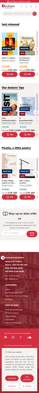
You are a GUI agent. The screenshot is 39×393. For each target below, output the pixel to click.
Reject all (12, 386)
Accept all (12, 378)
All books (9, 299)
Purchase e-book (11, 313)
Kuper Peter (24, 62)
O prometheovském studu (26, 119)
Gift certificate (10, 316)
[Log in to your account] (21, 6)
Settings (28, 386)
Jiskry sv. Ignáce (8, 58)
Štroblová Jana (7, 185)
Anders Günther (25, 123)
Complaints (9, 319)
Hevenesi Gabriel (8, 60)
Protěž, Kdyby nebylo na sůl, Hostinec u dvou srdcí (9, 182)
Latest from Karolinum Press (16, 296)
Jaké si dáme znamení (24, 182)
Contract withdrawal (13, 323)
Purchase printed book (14, 310)
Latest (7, 289)
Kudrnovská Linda (8, 123)
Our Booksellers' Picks (14, 293)
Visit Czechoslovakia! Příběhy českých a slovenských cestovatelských (9, 119)
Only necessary (27, 378)
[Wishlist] (26, 6)
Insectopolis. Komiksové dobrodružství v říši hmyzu (26, 59)
